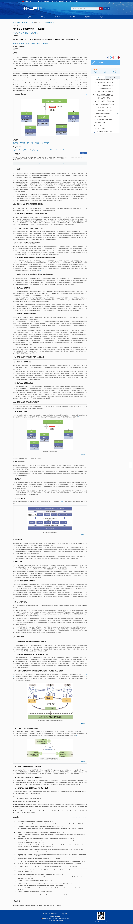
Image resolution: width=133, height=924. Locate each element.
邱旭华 (31, 33)
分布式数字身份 (44, 143)
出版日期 (79, 817)
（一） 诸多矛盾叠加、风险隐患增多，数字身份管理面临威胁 (103, 83)
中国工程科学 (16, 22)
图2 (62, 501)
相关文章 (112, 77)
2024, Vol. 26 (25, 22)
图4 (77, 735)
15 (25, 773)
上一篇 (38, 163)
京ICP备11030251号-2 (64, 918)
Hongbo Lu (34, 43)
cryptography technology (37, 150)
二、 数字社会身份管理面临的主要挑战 (103, 80)
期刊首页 (29, 17)
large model (48, 150)
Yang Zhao (27, 43)
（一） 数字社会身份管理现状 (102, 98)
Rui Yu (15, 43)
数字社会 (22, 143)
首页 (40, 1)
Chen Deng (21, 43)
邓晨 (19, 33)
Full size (83, 454)
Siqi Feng (45, 43)
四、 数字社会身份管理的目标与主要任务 (103, 105)
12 (37, 615)
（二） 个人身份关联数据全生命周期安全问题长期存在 (103, 86)
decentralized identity (58, 150)
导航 (98, 77)
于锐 (14, 33)
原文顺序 (74, 817)
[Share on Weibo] (113, 57)
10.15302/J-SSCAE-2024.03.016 (48, 22)
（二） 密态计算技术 (99, 129)
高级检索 (106, 8)
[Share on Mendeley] (118, 57)
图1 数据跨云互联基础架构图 (104, 119)
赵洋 (22, 33)
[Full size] (130, 466)
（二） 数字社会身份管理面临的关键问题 (103, 101)
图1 (79, 417)
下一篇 (62, 163)
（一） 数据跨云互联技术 (101, 116)
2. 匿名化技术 (97, 125)
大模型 (37, 143)
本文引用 (85, 817)
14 (82, 674)
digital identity (17, 150)
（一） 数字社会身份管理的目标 (103, 107)
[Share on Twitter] (110, 57)
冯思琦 (36, 33)
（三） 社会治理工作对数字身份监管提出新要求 (103, 89)
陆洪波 (27, 33)
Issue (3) (31, 22)
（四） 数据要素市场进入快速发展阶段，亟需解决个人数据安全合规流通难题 (103, 92)
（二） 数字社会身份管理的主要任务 (103, 111)
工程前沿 (68, 1)
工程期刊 (46, 1)
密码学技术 (30, 143)
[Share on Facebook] (108, 57)
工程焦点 (54, 1)
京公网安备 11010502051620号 (50, 918)
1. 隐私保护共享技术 (99, 122)
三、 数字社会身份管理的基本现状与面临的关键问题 (103, 95)
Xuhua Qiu (40, 43)
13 (81, 674)
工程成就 (61, 1)
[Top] (130, 463)
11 (55, 587)
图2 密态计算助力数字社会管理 (105, 132)
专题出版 (58, 17)
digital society (25, 150)
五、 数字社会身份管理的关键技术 (102, 113)
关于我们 (75, 1)
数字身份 (15, 143)
